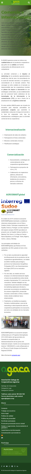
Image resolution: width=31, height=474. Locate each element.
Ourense (7, 390)
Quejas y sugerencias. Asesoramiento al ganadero (14, 427)
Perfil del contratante (8, 421)
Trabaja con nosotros (8, 411)
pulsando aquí (16, 355)
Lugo (6, 388)
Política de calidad (7, 416)
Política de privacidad (8, 418)
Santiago (8, 386)
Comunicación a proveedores (11, 433)
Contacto (4, 408)
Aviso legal (5, 413)
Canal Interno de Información (10, 430)
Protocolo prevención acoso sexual (13, 423)
